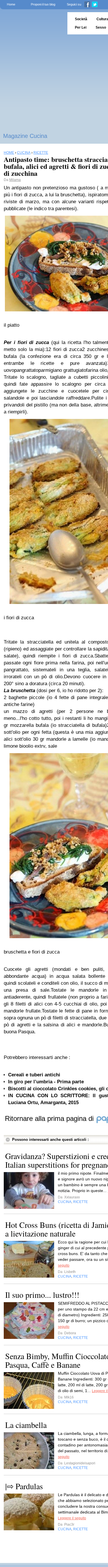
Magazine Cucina (25, 136)
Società (81, 19)
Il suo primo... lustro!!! (42, 1294)
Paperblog (32, 23)
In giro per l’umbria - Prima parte (46, 1081)
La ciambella (26, 1424)
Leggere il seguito (72, 1518)
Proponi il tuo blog (43, 4)
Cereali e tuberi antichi (34, 1075)
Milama (15, 180)
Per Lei (80, 27)
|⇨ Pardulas (24, 1486)
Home (11, 4)
